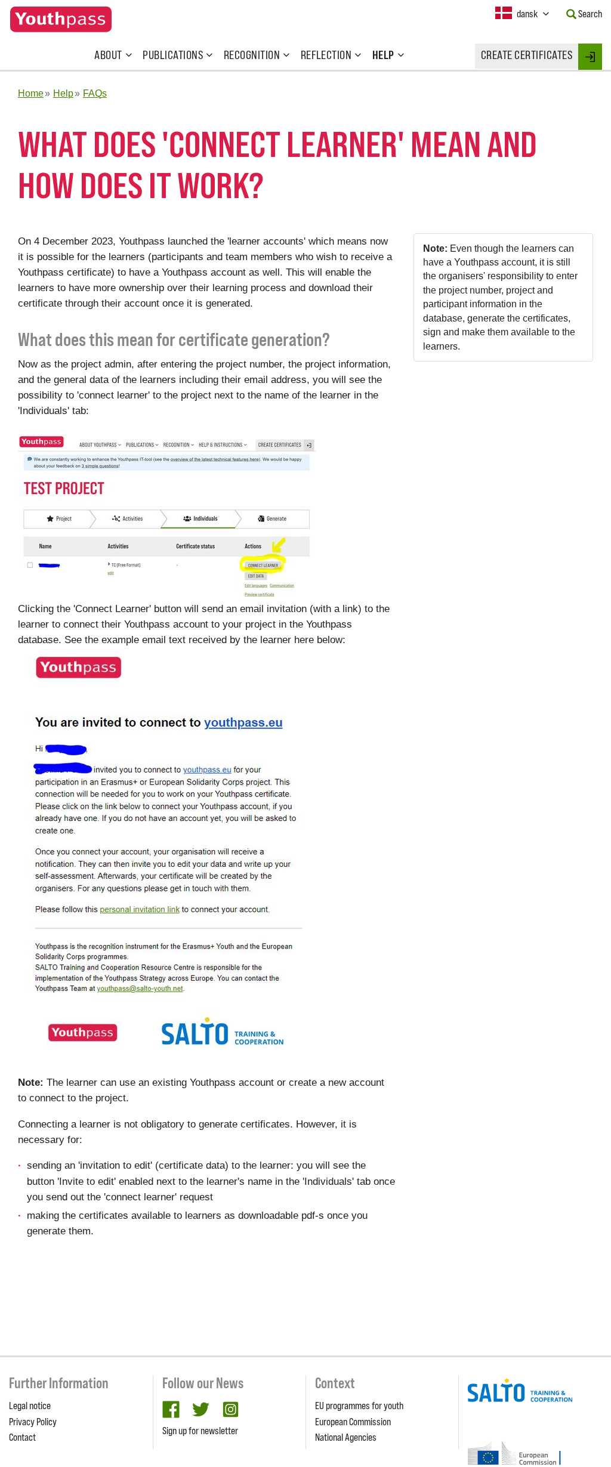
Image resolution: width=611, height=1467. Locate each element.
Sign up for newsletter (200, 1431)
